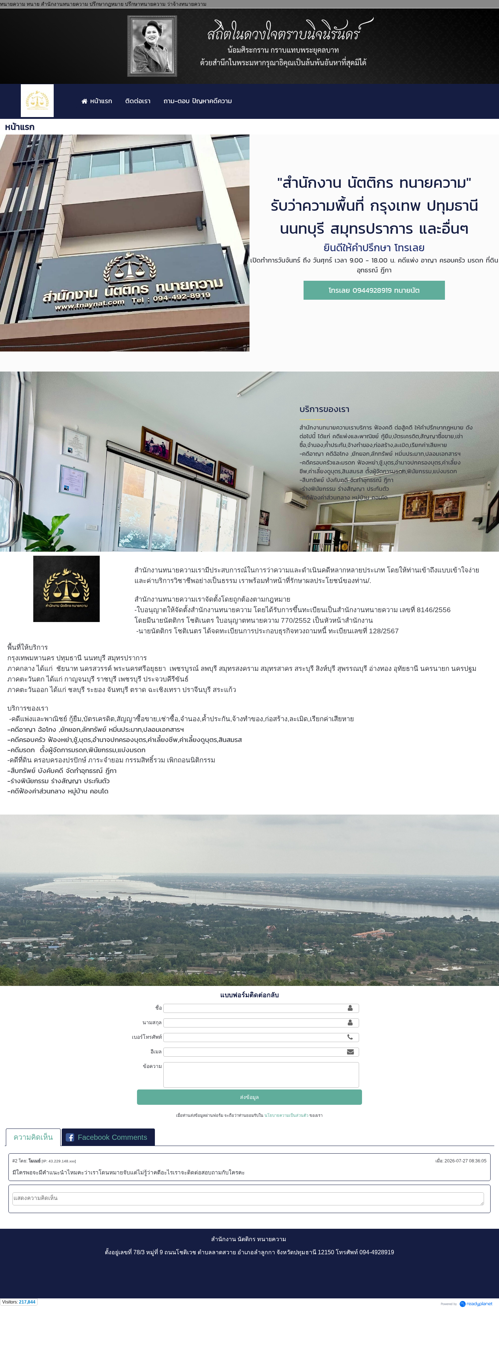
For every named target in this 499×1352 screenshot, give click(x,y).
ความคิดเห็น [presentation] (33, 1137)
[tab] (33, 1137)
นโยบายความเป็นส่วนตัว (286, 1115)
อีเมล (156, 1051)
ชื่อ (158, 1008)
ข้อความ (152, 1066)
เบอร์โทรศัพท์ (147, 1037)
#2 (15, 1160)
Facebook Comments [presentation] (112, 1137)
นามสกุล (152, 1022)
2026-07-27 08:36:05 (466, 1160)
